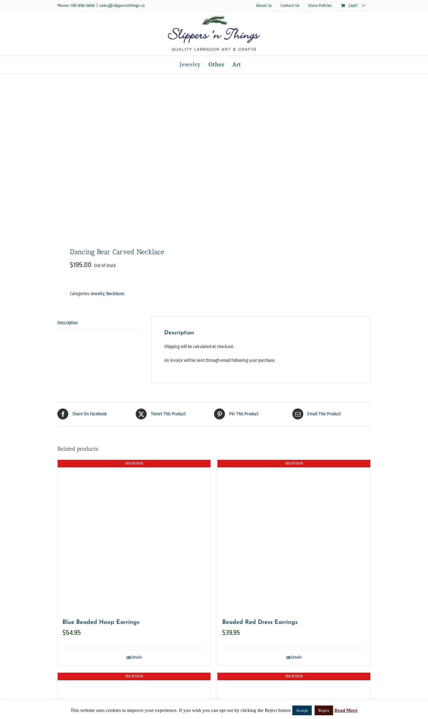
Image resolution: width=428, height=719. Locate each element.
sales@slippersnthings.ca (122, 5)
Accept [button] (302, 710)
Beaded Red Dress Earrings (260, 622)
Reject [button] (323, 710)
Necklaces (115, 293)
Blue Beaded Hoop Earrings (100, 622)
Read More (346, 710)
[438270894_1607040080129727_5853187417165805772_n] (132, 157)
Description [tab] (67, 323)
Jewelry (97, 293)
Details (136, 657)
